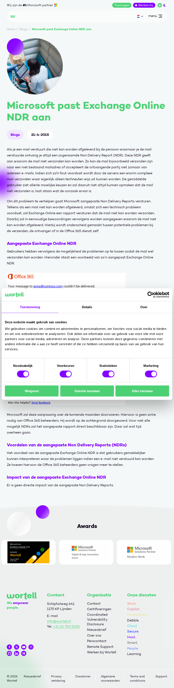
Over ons (94, 635)
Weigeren (32, 391)
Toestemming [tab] (30, 307)
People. (133, 648)
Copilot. (133, 609)
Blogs (15, 134)
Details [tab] (87, 307)
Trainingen (121, 5)
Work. (131, 603)
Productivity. (137, 615)
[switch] (66, 373)
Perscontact (97, 641)
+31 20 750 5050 (66, 626)
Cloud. (132, 626)
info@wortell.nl (59, 621)
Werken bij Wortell (101, 652)
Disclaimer (83, 676)
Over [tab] (143, 307)
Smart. (132, 643)
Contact (94, 603)
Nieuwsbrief (96, 630)
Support (161, 676)
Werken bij (145, 5)
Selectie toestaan (87, 391)
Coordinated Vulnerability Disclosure (97, 619)
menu (152, 17)
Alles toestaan (142, 391)
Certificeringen (99, 609)
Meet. (131, 637)
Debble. (133, 620)
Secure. (133, 631)
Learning (134, 654)
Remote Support (100, 647)
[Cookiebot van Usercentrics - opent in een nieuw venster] (150, 294)
